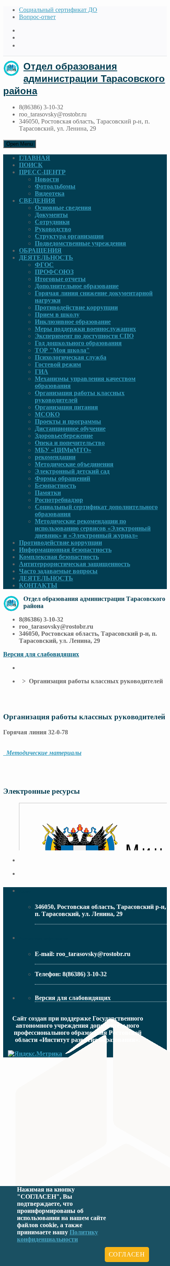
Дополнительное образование (77, 286)
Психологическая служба (70, 357)
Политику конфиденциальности (57, 1236)
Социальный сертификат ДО (58, 9)
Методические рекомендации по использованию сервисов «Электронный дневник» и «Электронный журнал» (93, 528)
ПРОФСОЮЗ (54, 271)
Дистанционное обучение (70, 428)
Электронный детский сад (72, 471)
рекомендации (55, 457)
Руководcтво (53, 229)
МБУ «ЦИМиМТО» (63, 450)
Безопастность (55, 485)
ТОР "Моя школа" (62, 350)
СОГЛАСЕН (127, 1254)
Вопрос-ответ (37, 16)
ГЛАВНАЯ (34, 157)
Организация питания (66, 407)
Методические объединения (74, 464)
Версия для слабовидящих (41, 654)
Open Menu (19, 144)
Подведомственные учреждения (80, 243)
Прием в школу (57, 314)
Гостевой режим (58, 364)
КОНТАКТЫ (38, 585)
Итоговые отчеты (60, 279)
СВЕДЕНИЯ (37, 200)
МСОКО (47, 414)
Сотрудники (52, 222)
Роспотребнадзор (59, 499)
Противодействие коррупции (76, 307)
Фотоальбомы (55, 186)
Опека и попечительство (70, 442)
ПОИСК (31, 165)
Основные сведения (63, 207)
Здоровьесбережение (64, 435)
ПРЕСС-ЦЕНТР (42, 172)
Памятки (48, 492)
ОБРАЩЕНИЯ (40, 250)
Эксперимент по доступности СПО (84, 336)
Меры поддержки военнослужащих (85, 328)
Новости (47, 179)
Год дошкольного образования (78, 343)
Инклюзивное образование (73, 321)
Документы (51, 214)
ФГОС (44, 264)
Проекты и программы (68, 421)
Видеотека (49, 193)
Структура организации (69, 236)
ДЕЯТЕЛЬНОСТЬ (46, 257)
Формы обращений (62, 478)
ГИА (41, 371)
